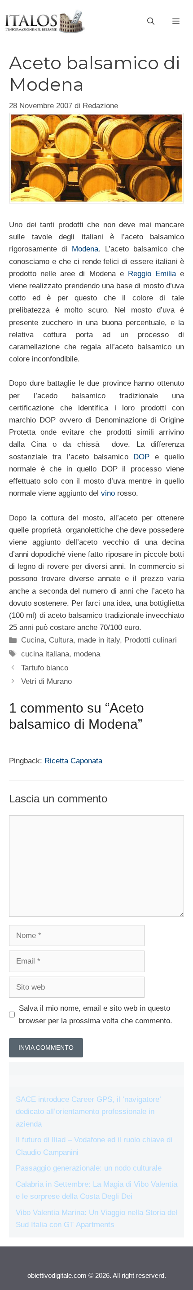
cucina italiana (45, 654)
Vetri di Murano (46, 681)
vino (108, 493)
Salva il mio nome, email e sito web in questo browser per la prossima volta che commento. (95, 1014)
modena (87, 654)
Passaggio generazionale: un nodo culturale (89, 1168)
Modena (85, 249)
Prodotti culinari (150, 640)
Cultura (61, 640)
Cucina (32, 640)
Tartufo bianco (44, 668)
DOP (141, 457)
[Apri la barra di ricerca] (150, 21)
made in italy (99, 640)
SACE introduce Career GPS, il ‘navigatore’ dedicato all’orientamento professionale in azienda (88, 1111)
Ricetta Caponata (73, 761)
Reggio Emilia (152, 273)
